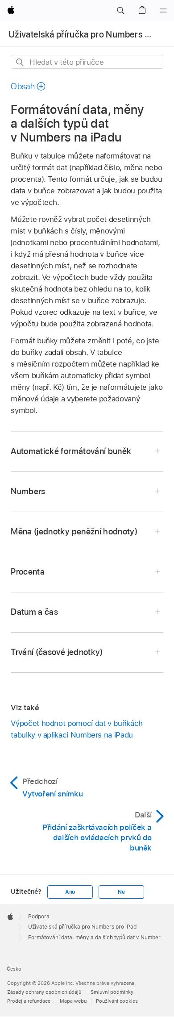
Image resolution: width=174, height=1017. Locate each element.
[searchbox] (87, 62)
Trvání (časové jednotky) (57, 652)
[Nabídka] (163, 10)
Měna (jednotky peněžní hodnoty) (74, 531)
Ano (70, 892)
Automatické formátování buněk (71, 451)
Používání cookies (117, 1001)
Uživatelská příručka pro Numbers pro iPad (82, 927)
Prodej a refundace (28, 1001)
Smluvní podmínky (112, 992)
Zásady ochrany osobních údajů (44, 992)
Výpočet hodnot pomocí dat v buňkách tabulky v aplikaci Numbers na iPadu (77, 729)
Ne (121, 892)
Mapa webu (73, 1001)
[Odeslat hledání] (20, 62)
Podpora (39, 916)
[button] (120, 10)
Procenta (28, 572)
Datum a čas (34, 612)
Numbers (28, 491)
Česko (14, 969)
